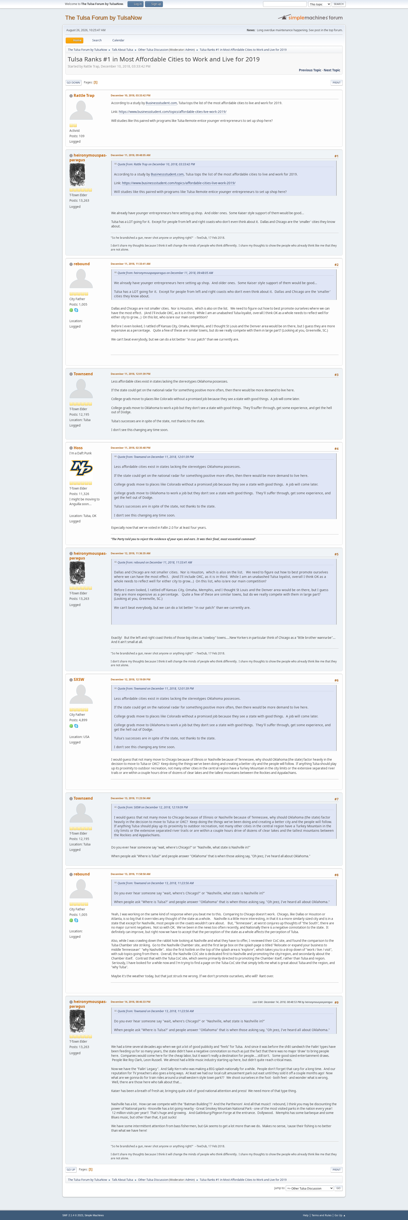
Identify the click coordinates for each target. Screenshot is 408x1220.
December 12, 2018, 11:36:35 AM (130, 553)
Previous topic (310, 70)
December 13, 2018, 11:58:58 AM (130, 874)
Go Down (73, 82)
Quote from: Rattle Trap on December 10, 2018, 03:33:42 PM (156, 164)
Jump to (279, 1188)
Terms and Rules (322, 1215)
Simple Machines (94, 1215)
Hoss (78, 447)
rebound (82, 263)
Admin (189, 50)
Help (306, 1215)
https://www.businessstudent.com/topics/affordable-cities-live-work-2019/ (172, 112)
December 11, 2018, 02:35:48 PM (130, 447)
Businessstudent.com (161, 103)
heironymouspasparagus (88, 157)
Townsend (83, 373)
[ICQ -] (71, 310)
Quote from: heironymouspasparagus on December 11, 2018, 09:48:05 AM (165, 273)
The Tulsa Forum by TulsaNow (103, 17)
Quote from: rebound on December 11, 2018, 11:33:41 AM (155, 562)
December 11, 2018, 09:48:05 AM (130, 155)
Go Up (71, 1169)
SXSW (79, 679)
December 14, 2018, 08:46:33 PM (130, 1001)
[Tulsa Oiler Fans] (71, 510)
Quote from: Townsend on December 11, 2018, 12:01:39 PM (156, 457)
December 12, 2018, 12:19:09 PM (130, 679)
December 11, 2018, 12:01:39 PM (130, 373)
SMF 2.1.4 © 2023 (72, 1215)
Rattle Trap (84, 95)
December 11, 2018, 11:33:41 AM (130, 263)
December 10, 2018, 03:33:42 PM (130, 95)
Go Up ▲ (340, 1215)
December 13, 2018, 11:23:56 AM (130, 798)
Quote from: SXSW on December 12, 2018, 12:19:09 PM (153, 807)
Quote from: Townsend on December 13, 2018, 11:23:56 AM (156, 883)
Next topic (332, 70)
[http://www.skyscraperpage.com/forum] (71, 731)
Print (336, 82)
